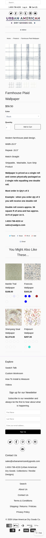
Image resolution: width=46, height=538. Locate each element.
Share (21, 236)
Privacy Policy (23, 512)
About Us (23, 489)
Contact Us (23, 495)
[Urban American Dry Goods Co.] (23, 21)
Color (7, 111)
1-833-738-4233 (15, 7)
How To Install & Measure (17, 379)
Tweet (13, 236)
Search (23, 484)
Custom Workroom (14, 373)
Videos (8, 385)
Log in (25, 7)
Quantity (8, 122)
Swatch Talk (11, 368)
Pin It (28, 236)
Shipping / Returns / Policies (23, 506)
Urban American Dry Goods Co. (26, 519)
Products (16, 38)
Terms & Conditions (23, 501)
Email (23, 241)
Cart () (34, 7)
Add (34, 236)
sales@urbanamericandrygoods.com (22, 461)
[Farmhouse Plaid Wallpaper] (23, 62)
